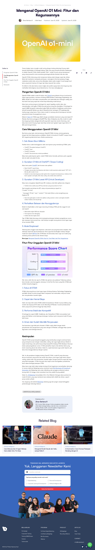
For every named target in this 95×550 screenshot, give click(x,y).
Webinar (43, 539)
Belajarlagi (40, 382)
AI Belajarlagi (31, 375)
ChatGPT (35, 165)
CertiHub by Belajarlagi (46, 534)
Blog (32, 5)
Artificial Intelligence (39, 5)
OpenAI (49, 95)
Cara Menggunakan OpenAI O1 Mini (11, 76)
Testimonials (25, 541)
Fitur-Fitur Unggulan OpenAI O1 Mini (11, 81)
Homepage (24, 531)
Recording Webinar (65, 534)
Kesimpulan (7, 84)
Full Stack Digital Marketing (47, 531)
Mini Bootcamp (44, 536)
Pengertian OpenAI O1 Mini (11, 72)
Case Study (77, 534)
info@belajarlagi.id (79, 542)
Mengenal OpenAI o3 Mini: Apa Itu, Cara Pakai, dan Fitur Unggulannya (48, 238)
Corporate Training (26, 533)
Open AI (29, 117)
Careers (24, 539)
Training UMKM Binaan (27, 536)
